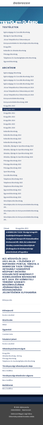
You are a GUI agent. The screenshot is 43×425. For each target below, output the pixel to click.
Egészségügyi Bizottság (12, 73)
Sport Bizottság (9, 171)
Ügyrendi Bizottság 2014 (12, 190)
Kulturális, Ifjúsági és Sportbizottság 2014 (18, 146)
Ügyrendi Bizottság (10, 61)
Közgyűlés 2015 (9, 124)
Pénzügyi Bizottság (10, 54)
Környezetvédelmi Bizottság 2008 (16, 102)
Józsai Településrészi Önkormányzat (17, 39)
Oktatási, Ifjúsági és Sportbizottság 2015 (18, 153)
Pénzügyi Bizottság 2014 (12, 161)
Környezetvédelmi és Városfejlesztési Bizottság (21, 43)
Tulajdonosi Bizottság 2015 (13, 182)
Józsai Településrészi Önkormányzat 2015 (19, 91)
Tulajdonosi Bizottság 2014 (13, 179)
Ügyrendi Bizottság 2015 (12, 193)
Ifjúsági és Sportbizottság (13, 36)
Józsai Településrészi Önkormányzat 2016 (19, 95)
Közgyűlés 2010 (9, 106)
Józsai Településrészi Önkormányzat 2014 (19, 87)
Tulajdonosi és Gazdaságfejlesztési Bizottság (20, 58)
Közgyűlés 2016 (9, 128)
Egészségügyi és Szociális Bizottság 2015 (19, 80)
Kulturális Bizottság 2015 (12, 139)
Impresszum (26, 410)
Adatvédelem (16, 410)
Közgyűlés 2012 (9, 113)
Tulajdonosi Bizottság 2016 (13, 186)
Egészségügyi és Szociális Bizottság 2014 (19, 76)
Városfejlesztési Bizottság (13, 201)
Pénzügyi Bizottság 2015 (12, 164)
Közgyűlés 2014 (9, 120)
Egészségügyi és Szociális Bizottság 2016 (19, 84)
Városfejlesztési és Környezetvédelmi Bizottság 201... (21, 205)
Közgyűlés (7, 47)
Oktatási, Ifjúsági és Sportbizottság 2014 (18, 150)
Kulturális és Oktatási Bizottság (15, 50)
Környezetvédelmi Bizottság (14, 98)
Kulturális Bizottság (10, 131)
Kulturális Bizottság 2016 (12, 142)
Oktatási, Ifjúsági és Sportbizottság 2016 (18, 157)
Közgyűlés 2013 (9, 117)
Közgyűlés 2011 (9, 109)
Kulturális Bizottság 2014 (12, 135)
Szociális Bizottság (10, 175)
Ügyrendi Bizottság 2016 (12, 197)
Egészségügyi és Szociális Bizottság (17, 32)
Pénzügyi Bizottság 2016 (12, 168)
